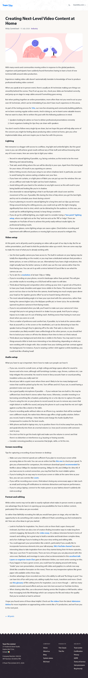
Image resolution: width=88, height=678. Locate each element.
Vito (33, 108)
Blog (45, 655)
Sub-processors (79, 665)
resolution (26, 275)
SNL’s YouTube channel (63, 546)
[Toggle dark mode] (69, 5)
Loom (36, 478)
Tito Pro (61, 651)
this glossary (18, 583)
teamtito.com (78, 5)
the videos (55, 601)
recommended (71, 465)
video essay (44, 533)
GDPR (76, 658)
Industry (34, 29)
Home (45, 648)
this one (59, 461)
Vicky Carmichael (12, 29)
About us (46, 651)
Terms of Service (79, 662)
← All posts (9, 616)
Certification (78, 651)
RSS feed (46, 662)
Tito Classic (62, 648)
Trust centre (78, 648)
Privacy (76, 655)
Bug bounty (78, 669)
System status (48, 658)
